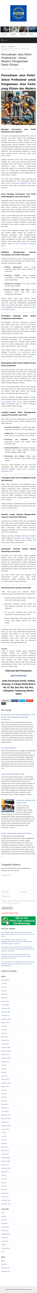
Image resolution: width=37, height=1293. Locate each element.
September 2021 (6, 1168)
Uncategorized (5, 1248)
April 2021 (4, 1186)
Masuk (3, 1260)
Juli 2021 (3, 1175)
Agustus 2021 (5, 1171)
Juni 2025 (4, 1029)
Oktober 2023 (5, 1079)
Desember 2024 (5, 1047)
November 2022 (5, 1118)
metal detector (5, 1227)
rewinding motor (5, 1234)
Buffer (3, 703)
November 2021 (5, 1161)
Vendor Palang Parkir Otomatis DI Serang (16, 833)
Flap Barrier (4, 1223)
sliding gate (4, 1241)
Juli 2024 (3, 1065)
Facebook (15, 700)
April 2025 (4, 1033)
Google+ (30, 700)
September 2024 (6, 1058)
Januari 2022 (5, 1154)
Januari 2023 (5, 1111)
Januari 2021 (5, 1196)
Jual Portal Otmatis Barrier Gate (12, 774)
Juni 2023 (4, 1093)
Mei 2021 (3, 1182)
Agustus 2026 (5, 980)
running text (4, 1237)
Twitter (22, 700)
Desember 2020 (5, 1200)
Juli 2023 (3, 1090)
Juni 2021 (4, 1179)
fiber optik (4, 1220)
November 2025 (5, 1012)
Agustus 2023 (5, 1086)
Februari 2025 (5, 1040)
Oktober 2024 (5, 1054)
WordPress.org (5, 1271)
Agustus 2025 (5, 1022)
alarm (2, 1212)
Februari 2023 (5, 1108)
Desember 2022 (5, 1115)
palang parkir (11, 46)
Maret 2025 (4, 1037)
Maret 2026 (4, 997)
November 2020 (5, 1203)
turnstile (3, 1244)
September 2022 (6, 1125)
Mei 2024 (4, 1072)
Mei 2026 (4, 990)
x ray (2, 1251)
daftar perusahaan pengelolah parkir (19, 183)
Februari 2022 (5, 1150)
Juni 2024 (4, 1068)
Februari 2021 (5, 1193)
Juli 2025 (3, 1026)
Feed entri (4, 1264)
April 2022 (4, 1143)
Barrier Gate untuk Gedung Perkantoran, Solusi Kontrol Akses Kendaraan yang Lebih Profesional (18, 717)
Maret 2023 (4, 1104)
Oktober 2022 (5, 1122)
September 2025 (6, 1019)
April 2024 (4, 1076)
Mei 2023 (4, 1097)
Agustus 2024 (5, 1061)
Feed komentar (5, 1268)
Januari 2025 (5, 1044)
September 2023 (6, 1083)
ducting (3, 1216)
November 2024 (5, 1051)
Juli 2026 (3, 983)
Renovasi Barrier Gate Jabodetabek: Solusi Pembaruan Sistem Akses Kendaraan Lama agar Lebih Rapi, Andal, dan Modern (18, 934)
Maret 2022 (4, 1147)
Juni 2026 (4, 987)
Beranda (3, 46)
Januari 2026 (5, 1005)
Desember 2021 (5, 1157)
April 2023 (4, 1100)
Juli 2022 (3, 1132)
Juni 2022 (4, 1136)
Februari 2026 (5, 1001)
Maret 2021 (4, 1189)
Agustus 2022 (5, 1129)
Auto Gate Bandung (8, 748)
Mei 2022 (3, 1140)
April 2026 (4, 994)
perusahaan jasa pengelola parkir (25, 538)
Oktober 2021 (5, 1164)
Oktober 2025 (5, 1015)
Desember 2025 (5, 1008)
